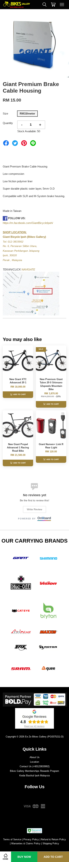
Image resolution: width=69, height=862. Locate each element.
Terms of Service (12, 839)
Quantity (8, 123)
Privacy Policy (31, 839)
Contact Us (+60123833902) (34, 766)
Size (5, 113)
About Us (35, 757)
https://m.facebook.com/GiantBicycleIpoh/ (28, 222)
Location (34, 761)
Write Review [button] (34, 509)
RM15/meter (27, 113)
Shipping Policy (51, 843)
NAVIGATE (28, 269)
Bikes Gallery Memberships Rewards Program (34, 771)
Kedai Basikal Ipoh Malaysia (34, 775)
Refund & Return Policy (53, 839)
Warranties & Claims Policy (25, 843)
